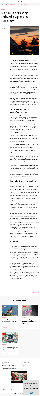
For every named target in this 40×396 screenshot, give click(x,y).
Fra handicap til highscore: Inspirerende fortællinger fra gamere (29, 321)
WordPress (3, 390)
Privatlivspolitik (24, 368)
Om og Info (23, 365)
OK (31, 392)
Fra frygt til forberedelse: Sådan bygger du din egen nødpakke (10, 348)
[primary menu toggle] (1, 1)
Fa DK (20, 1)
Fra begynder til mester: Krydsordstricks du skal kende (9, 320)
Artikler (3, 9)
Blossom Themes (10, 390)
